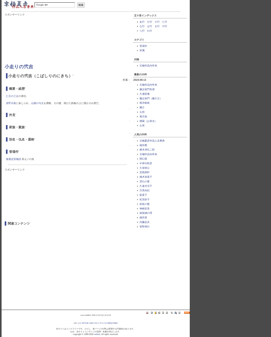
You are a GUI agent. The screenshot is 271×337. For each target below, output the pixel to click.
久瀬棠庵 (145, 94)
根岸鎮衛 (145, 102)
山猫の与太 (37, 103)
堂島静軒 (145, 172)
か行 (149, 21)
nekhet (97, 334)
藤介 (142, 107)
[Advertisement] (67, 38)
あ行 (142, 21)
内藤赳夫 (145, 222)
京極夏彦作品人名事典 (152, 140)
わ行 (149, 30)
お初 (142, 112)
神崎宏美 (145, 208)
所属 (142, 50)
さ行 (157, 21)
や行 (164, 26)
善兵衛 (143, 116)
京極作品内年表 (148, 65)
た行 (164, 21)
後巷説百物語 (13, 159)
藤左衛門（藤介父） (151, 98)
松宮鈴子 (145, 199)
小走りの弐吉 (19, 66)
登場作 (143, 46)
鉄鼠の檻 (145, 204)
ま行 (157, 26)
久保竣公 (145, 168)
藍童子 (143, 195)
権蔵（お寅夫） (148, 121)
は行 (149, 26)
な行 (142, 26)
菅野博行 (145, 226)
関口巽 (143, 158)
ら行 (142, 30)
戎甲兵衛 (11, 103)
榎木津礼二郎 (147, 149)
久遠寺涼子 (146, 186)
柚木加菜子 (146, 176)
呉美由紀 (145, 190)
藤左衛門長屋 (147, 89)
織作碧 (143, 217)
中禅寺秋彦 (146, 163)
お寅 (142, 125)
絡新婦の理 (146, 213)
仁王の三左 (12, 96)
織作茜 (143, 145)
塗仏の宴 (145, 181)
